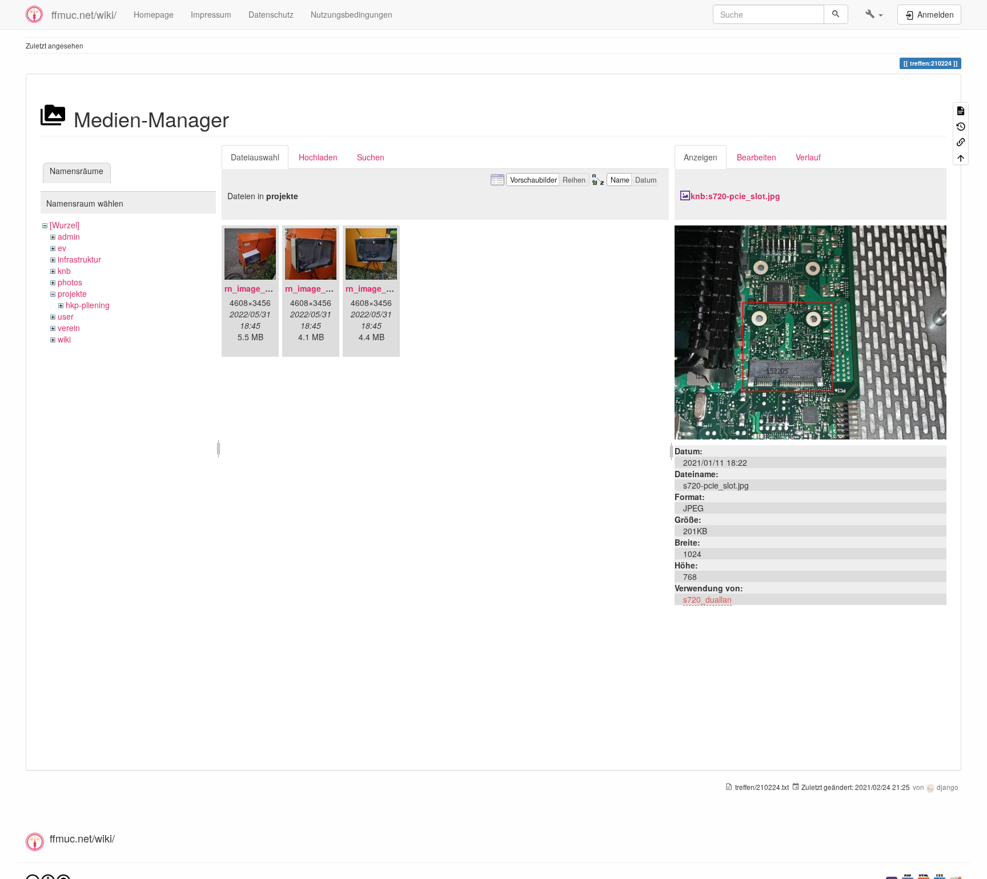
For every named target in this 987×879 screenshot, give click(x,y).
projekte (72, 293)
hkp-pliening (88, 305)
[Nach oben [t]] (960, 157)
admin (69, 236)
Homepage (154, 14)
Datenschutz (271, 14)
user (66, 316)
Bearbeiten (756, 157)
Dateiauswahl (255, 157)
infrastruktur (79, 259)
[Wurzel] (64, 225)
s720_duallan (707, 599)
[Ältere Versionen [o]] (960, 125)
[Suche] (836, 14)
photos (70, 282)
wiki (64, 339)
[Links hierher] (960, 141)
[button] (874, 14)
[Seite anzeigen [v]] (960, 110)
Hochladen (318, 157)
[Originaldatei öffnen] (810, 331)
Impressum (211, 14)
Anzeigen (700, 157)
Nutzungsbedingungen (351, 14)
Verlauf (808, 157)
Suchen (370, 157)
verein (69, 327)
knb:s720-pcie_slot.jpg (735, 195)
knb (64, 270)
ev (62, 247)
